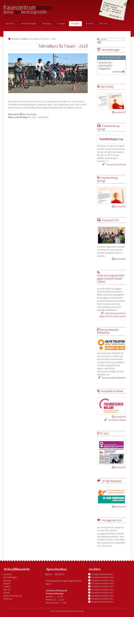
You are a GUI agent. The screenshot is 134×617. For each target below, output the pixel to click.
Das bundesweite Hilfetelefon (113, 378)
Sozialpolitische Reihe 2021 (102, 574)
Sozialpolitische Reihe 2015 (102, 593)
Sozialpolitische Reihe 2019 (102, 581)
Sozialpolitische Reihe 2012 (102, 602)
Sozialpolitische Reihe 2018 (102, 584)
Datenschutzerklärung (12, 596)
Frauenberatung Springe (116, 164)
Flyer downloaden (29, 114)
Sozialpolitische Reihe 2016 (102, 590)
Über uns (103, 24)
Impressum (8, 599)
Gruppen (61, 24)
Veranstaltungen (28, 24)
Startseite (10, 24)
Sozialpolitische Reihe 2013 (102, 599)
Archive (89, 24)
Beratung (47, 24)
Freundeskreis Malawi (117, 420)
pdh (83, 611)
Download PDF (120, 112)
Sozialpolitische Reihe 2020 (102, 577)
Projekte (75, 24)
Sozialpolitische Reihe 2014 (102, 596)
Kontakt (6, 593)
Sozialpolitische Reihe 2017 (102, 587)
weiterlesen (117, 72)
